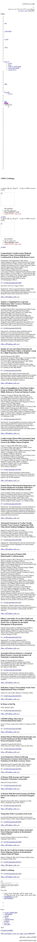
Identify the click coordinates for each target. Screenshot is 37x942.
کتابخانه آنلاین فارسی (13, 68)
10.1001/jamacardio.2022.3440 (12, 873)
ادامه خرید (31, 10)
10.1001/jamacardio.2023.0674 (12, 696)
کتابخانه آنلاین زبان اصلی (14, 66)
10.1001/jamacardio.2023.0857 (12, 469)
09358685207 (8, 896)
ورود (5, 101)
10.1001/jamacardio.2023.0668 (12, 842)
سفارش (3, 216)
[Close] (33, 7)
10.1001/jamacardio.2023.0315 (12, 710)
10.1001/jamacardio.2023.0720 (12, 637)
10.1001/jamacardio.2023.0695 (12, 370)
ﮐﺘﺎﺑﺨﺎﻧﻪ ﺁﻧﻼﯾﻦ (7, 31)
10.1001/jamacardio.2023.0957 (12, 504)
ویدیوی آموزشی (12, 69)
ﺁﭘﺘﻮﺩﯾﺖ (6, 39)
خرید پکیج (6, 61)
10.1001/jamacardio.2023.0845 (12, 670)
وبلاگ (5, 84)
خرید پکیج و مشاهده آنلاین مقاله (10, 297)
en (8, 106)
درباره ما (10, 93)
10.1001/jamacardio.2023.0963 (12, 749)
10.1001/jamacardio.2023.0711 (12, 419)
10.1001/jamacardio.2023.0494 (12, 283)
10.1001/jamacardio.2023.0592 (12, 328)
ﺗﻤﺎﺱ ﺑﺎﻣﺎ (6, 92)
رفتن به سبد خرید (22, 10)
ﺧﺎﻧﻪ (5, 23)
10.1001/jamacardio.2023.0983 (12, 728)
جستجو (3, 887)
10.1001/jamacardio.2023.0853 (12, 822)
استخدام (6, 921)
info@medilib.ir (8, 898)
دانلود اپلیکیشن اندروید (10, 912)
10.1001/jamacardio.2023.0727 (12, 805)
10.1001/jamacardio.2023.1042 (12, 602)
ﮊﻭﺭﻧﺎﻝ (6, 47)
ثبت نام (6, 103)
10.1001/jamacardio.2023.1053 (12, 785)
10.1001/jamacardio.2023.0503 (12, 769)
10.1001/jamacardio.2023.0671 (12, 862)
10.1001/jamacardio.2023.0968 (12, 540)
